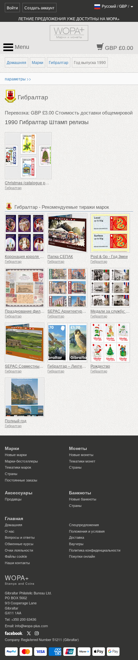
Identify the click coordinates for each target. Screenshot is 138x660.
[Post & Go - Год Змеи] (110, 233)
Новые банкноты (82, 498)
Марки (37, 62)
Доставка (76, 537)
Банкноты (80, 492)
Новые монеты (81, 454)
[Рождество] (110, 342)
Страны (11, 473)
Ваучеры (76, 543)
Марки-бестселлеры (21, 460)
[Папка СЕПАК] (67, 233)
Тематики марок (18, 467)
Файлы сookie (16, 556)
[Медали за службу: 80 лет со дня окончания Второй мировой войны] (110, 287)
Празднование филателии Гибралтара (40, 311)
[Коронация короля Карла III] (24, 233)
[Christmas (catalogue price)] (35, 155)
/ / (116, 6)
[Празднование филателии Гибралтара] (24, 287)
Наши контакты (17, 562)
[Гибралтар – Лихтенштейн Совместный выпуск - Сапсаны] (67, 342)
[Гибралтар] (11, 95)
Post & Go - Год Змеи (109, 256)
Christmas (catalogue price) (29, 182)
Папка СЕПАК (60, 256)
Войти (12, 7)
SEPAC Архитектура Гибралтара (77, 311)
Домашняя (16, 62)
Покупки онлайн (82, 556)
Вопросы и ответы (20, 537)
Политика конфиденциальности (94, 550)
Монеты (78, 448)
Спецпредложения (84, 524)
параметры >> (18, 78)
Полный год (15, 420)
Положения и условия (87, 531)
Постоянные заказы (21, 479)
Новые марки (16, 454)
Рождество (100, 366)
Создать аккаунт (39, 7)
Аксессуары (18, 492)
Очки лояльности (19, 550)
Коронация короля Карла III (30, 256)
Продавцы (13, 498)
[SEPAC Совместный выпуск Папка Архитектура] (24, 342)
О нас (9, 531)
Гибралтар (58, 62)
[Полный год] (24, 397)
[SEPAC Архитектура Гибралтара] (67, 287)
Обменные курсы (19, 543)
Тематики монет (82, 460)
